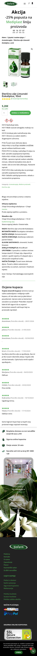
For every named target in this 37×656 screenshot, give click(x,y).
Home (4, 37)
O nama (7, 559)
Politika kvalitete (10, 594)
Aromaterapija (7, 40)
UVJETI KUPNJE (10, 576)
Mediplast (14, 22)
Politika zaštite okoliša (12, 599)
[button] (32, 49)
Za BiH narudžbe (10, 570)
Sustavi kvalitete (10, 596)
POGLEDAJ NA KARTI (18, 492)
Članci (6, 565)
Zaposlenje (8, 562)
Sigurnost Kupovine (11, 586)
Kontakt (7, 557)
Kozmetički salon (10, 568)
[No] (35, 649)
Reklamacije (8, 588)
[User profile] (32, 5)
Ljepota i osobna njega (16, 37)
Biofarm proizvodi (24, 184)
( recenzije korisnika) (19, 99)
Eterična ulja (6, 187)
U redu (18, 652)
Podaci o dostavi (10, 580)
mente (4, 209)
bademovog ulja (8, 222)
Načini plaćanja (10, 583)
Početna (7, 554)
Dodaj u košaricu (20, 113)
